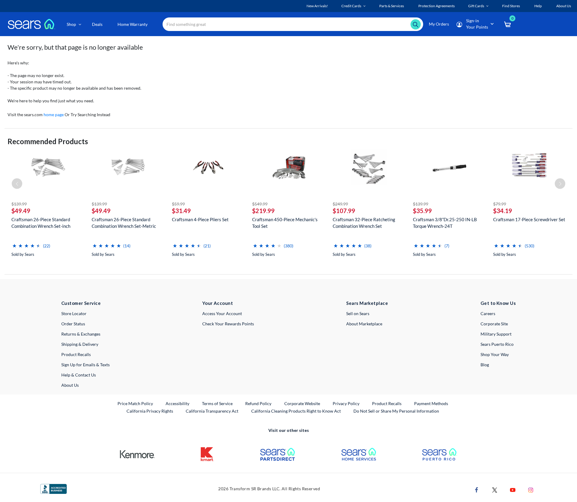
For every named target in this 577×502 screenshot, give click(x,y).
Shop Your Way (495, 354)
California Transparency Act (212, 411)
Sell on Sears (357, 313)
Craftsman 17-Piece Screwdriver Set (529, 219)
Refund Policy (258, 403)
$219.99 (263, 210)
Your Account (217, 303)
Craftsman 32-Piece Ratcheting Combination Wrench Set (364, 223)
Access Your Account (222, 313)
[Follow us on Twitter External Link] (495, 489)
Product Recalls (76, 354)
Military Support (496, 333)
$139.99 (19, 203)
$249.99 (340, 203)
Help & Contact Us (78, 374)
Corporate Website (302, 403)
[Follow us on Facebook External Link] (477, 489)
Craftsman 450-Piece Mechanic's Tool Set (285, 223)
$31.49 (181, 210)
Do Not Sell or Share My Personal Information (396, 411)
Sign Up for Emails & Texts (85, 364)
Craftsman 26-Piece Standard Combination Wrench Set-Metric (124, 223)
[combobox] (293, 24)
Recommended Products (48, 141)
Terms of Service (217, 403)
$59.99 (178, 203)
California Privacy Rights (150, 411)
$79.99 (499, 203)
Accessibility (177, 403)
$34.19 (502, 210)
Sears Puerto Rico (497, 344)
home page (54, 114)
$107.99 (344, 210)
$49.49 (20, 210)
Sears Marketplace (367, 303)
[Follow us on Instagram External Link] (531, 489)
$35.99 (422, 210)
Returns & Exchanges (80, 333)
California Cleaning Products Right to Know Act (296, 411)
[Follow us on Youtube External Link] (513, 489)
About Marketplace (364, 323)
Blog (485, 364)
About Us (70, 385)
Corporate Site (494, 323)
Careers (488, 313)
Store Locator (74, 313)
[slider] (26, 243)
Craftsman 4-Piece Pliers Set (200, 219)
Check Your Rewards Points (228, 323)
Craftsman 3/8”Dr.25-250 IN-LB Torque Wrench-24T (445, 223)
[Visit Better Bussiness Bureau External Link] (53, 488)
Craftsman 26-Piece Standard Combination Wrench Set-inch (40, 223)
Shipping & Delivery (79, 344)
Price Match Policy (135, 403)
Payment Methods (431, 403)
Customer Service (81, 303)
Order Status (73, 323)
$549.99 (259, 203)
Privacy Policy (346, 403)
